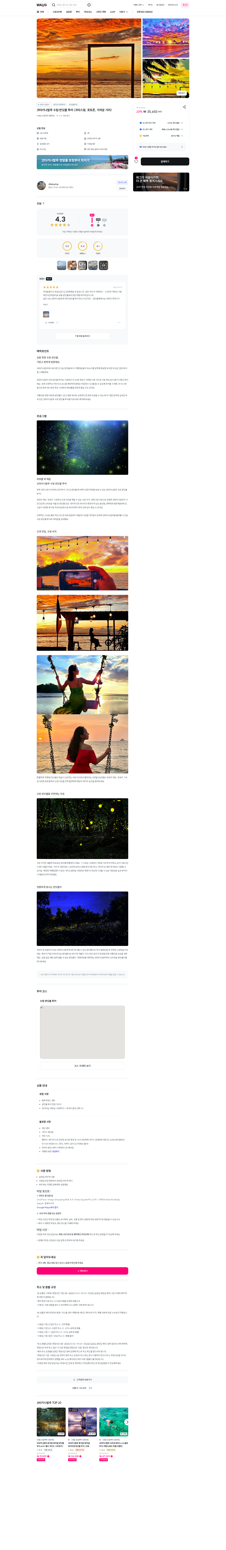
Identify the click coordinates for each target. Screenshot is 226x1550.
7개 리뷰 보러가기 (82, 336)
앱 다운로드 (160, 5)
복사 (90, 1388)
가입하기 (55, 1151)
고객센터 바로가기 (84, 1379)
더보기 (45, 304)
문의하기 (122, 188)
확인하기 (84, 1271)
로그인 (185, 5)
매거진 (150, 5)
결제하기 (165, 161)
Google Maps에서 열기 (47, 1207)
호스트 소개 (122, 182)
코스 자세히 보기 (82, 1065)
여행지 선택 (137, 5)
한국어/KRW (173, 5)
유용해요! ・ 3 (52, 323)
